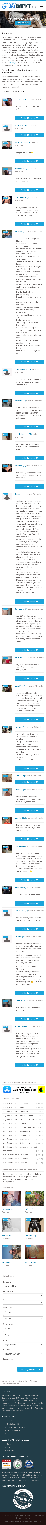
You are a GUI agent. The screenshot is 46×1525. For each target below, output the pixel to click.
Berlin (9, 1444)
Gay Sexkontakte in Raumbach (23, 1111)
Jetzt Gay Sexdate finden (30, 1369)
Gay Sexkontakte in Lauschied (23, 1103)
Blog (8, 1434)
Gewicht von (8, 1324)
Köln (8, 1447)
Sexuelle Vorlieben (14, 1430)
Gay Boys (12, 62)
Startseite (5, 1381)
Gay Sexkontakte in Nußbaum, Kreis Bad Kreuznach (23, 1149)
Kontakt (18, 1522)
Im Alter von (8, 1291)
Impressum (37, 1522)
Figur (5, 1340)
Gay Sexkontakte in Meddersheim (23, 1131)
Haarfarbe (7, 1349)
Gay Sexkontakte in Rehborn (23, 1107)
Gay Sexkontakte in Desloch (23, 1123)
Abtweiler (38, 99)
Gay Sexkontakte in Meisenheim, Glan (23, 1119)
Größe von (7, 1307)
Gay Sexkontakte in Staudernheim (23, 1135)
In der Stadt (8, 1359)
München (10, 1450)
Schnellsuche (12, 1421)
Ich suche (7, 1282)
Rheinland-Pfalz (27, 1381)
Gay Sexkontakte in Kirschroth (23, 1154)
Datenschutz (27, 1522)
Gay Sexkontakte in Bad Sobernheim (23, 1115)
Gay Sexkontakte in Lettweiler (23, 1158)
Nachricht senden (28, 118)
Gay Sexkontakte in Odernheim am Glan (23, 1127)
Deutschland (15, 1381)
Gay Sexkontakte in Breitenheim (23, 1143)
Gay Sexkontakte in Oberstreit (23, 1162)
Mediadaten (9, 1522)
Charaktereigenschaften (16, 1427)
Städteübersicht (13, 1424)
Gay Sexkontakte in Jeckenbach (23, 1139)
